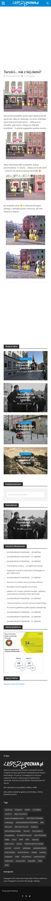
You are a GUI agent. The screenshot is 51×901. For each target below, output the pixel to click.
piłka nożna (9, 844)
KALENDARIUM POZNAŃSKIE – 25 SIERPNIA (24, 577)
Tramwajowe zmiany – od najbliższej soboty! (25, 566)
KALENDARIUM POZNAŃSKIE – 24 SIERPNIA (24, 598)
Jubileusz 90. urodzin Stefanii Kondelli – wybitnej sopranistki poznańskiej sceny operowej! (26, 592)
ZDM (40, 861)
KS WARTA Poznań (24, 835)
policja (19, 844)
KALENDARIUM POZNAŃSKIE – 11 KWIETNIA (25, 365)
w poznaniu (20, 861)
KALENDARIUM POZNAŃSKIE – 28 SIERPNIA (25, 397)
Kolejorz (34, 827)
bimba (27, 810)
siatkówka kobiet (39, 848)
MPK (21, 839)
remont (17, 848)
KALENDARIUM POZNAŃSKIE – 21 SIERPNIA (24, 621)
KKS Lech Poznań (21, 827)
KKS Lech (8, 827)
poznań (8, 848)
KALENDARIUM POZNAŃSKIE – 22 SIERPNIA (24, 617)
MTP (27, 839)
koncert (27, 831)
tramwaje (8, 857)
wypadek (31, 861)
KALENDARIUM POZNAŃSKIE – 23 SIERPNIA (24, 612)
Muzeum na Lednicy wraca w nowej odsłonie (25, 582)
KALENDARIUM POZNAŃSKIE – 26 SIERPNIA (25, 460)
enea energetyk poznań (14, 818)
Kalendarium (26, 359)
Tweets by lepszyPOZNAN (14, 684)
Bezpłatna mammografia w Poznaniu (22, 587)
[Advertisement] (25, 34)
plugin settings (34, 881)
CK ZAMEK (37, 810)
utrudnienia (26, 857)
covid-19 (8, 814)
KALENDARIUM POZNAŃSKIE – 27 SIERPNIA (25, 429)
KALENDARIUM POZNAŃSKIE (27, 822)
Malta (7, 839)
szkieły (34, 852)
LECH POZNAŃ (40, 835)
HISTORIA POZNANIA (35, 818)
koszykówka (9, 835)
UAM (17, 857)
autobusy (8, 810)
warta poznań (39, 857)
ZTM (6, 865)
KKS (42, 822)
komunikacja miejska (13, 831)
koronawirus (37, 831)
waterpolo (9, 861)
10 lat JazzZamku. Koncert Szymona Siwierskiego (26, 603)
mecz (14, 839)
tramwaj (43, 852)
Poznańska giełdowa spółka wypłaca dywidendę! (26, 607)
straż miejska (10, 852)
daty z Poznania (20, 814)
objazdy (35, 839)
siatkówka (26, 848)
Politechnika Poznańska (34, 844)
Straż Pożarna (23, 852)
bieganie (18, 810)
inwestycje (9, 822)
